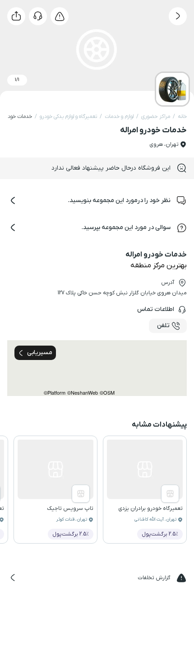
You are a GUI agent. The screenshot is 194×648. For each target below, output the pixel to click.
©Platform (54, 392)
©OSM (107, 392)
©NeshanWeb (82, 392)
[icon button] (178, 16)
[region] (97, 368)
